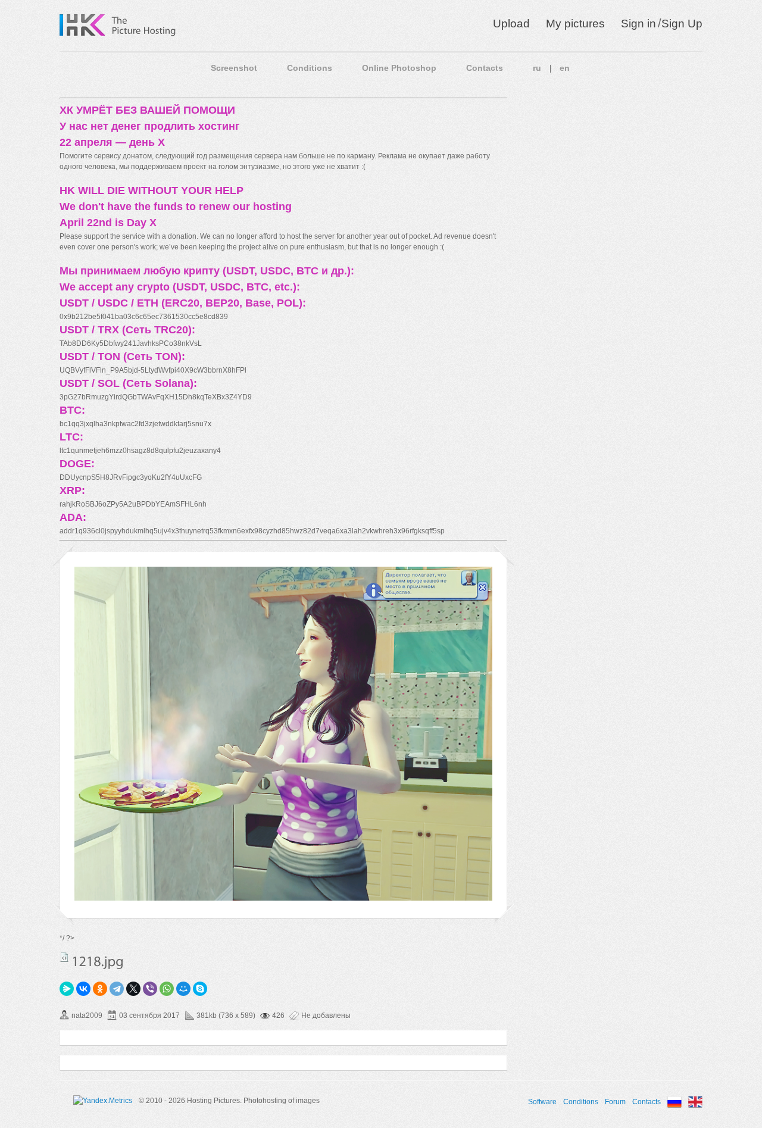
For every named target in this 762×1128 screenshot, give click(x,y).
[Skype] (200, 989)
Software (542, 1102)
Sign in (638, 23)
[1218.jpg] (283, 898)
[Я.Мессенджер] (67, 989)
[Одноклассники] (100, 989)
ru (537, 68)
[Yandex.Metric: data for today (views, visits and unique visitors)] (102, 1100)
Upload (511, 23)
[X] (133, 989)
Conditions (309, 68)
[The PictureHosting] (144, 25)
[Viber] (150, 989)
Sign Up (681, 23)
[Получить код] (64, 957)
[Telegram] (117, 989)
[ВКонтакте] (83, 989)
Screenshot (234, 68)
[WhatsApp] (167, 989)
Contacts (484, 68)
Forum (615, 1102)
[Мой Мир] (183, 989)
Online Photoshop (399, 68)
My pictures (575, 23)
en (565, 68)
